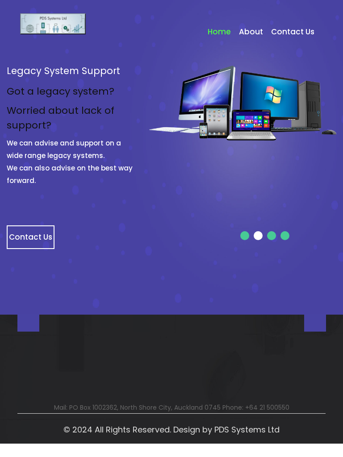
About (251, 31)
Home (219, 31)
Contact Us (292, 31)
